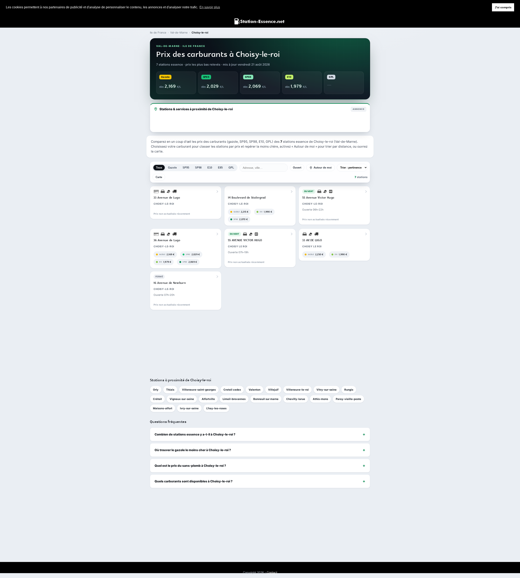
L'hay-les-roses (216, 408)
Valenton (254, 389)
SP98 (198, 167)
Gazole (172, 167)
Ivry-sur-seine (189, 408)
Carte (159, 177)
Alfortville (208, 399)
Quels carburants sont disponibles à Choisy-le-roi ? (194, 481)
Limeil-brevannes (234, 399)
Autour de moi (323, 167)
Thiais (170, 389)
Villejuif (273, 389)
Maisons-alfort (162, 408)
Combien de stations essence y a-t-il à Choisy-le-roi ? (195, 434)
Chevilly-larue (295, 399)
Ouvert (297, 167)
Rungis (348, 389)
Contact (272, 572)
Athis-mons (320, 399)
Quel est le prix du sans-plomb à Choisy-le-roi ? (190, 466)
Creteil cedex (232, 389)
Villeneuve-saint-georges (199, 389)
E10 (209, 167)
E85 (220, 167)
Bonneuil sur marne (265, 399)
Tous (159, 167)
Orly (155, 389)
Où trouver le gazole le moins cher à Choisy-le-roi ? (193, 450)
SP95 (186, 167)
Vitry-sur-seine (326, 389)
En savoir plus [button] (209, 7)
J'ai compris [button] (503, 7)
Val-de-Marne (179, 32)
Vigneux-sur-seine (182, 399)
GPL (231, 167)
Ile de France (158, 32)
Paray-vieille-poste (348, 399)
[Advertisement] (260, 342)
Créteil (157, 399)
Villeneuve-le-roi (297, 389)
